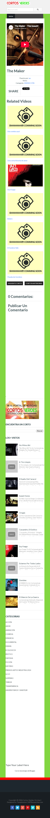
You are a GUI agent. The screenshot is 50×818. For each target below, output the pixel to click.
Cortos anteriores (34, 283)
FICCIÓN (9, 662)
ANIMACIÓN (29, 83)
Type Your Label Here (17, 765)
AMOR (8, 626)
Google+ (23, 808)
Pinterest (28, 808)
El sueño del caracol (27, 479)
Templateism (22, 802)
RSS (38, 808)
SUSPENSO (9, 678)
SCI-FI (8, 674)
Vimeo (33, 808)
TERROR (9, 682)
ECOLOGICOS (11, 650)
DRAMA (8, 646)
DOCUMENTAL (11, 642)
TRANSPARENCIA (12, 686)
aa (30, 78)
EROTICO (9, 654)
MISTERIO (9, 666)
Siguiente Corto (15, 283)
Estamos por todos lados (30, 563)
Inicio (11, 16)
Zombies (22, 580)
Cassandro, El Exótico (28, 529)
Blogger (32, 771)
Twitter (17, 808)
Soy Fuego (23, 546)
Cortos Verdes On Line (31, 800)
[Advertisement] (25, 378)
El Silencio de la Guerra (29, 597)
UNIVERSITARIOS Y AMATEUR (16, 690)
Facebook (12, 808)
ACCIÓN (9, 622)
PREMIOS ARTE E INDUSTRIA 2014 (18, 670)
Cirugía (22, 513)
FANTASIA (9, 658)
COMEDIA (9, 634)
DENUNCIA (10, 638)
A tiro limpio (24, 462)
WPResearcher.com (35, 802)
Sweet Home (24, 496)
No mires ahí (24, 445)
